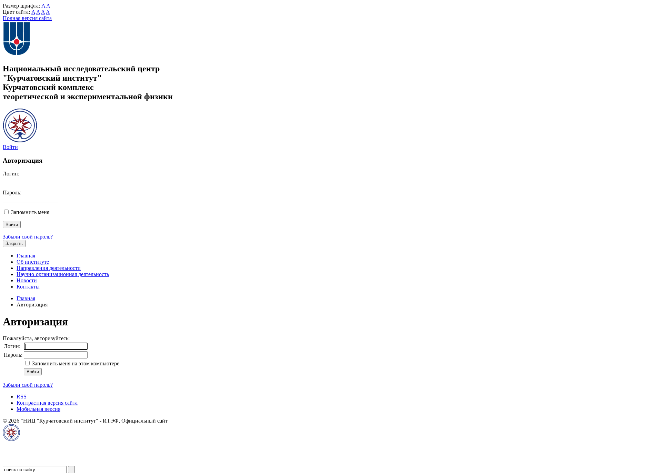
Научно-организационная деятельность (63, 274)
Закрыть (14, 243)
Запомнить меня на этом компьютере (75, 363)
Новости (27, 280)
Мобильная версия (38, 409)
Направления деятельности (49, 268)
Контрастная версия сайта (47, 403)
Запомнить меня (30, 212)
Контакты (28, 287)
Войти (10, 147)
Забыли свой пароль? (28, 237)
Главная (26, 256)
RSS (22, 396)
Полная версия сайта (27, 18)
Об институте (33, 262)
